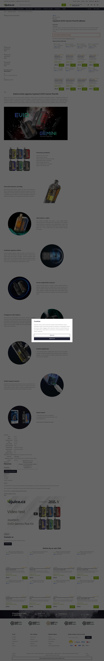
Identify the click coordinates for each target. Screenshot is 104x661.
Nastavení (52, 335)
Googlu (45, 328)
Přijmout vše (52, 338)
